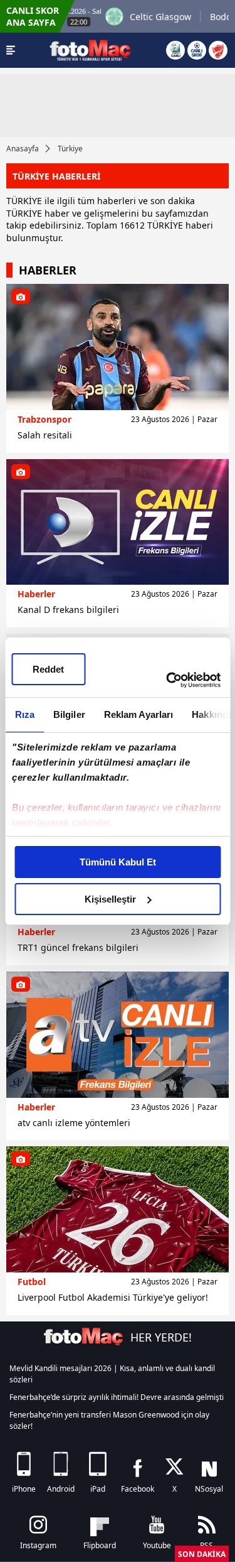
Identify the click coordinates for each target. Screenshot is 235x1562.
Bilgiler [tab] (69, 714)
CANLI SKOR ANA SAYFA (32, 16)
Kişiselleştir (110, 899)
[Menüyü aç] (10, 50)
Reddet (48, 669)
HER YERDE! (161, 1337)
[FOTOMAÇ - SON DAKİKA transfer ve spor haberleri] (90, 50)
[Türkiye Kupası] (218, 50)
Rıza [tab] (24, 714)
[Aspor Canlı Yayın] (175, 50)
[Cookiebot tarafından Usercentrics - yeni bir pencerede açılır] (167, 680)
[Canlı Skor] (196, 50)
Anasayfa (22, 148)
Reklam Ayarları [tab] (138, 714)
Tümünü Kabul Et (118, 862)
